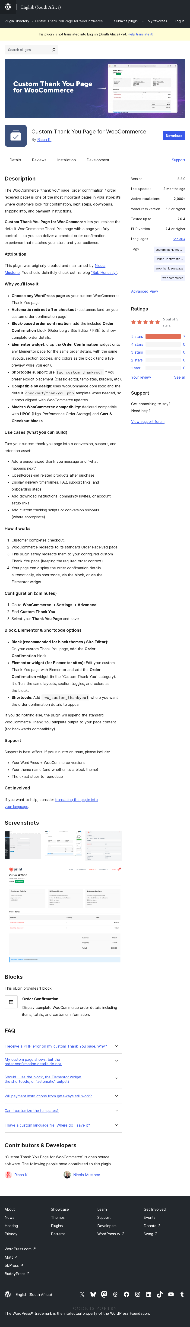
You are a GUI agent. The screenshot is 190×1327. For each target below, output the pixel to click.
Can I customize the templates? (32, 1110)
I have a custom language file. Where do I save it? (47, 1125)
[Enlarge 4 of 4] (116, 871)
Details (15, 160)
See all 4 (179, 239)
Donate (152, 1225)
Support (178, 160)
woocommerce (173, 278)
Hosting (11, 1225)
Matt (11, 1257)
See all (179, 377)
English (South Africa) (34, 1294)
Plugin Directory (17, 21)
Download (174, 136)
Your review (141, 377)
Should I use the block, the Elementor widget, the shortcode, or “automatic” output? (43, 1079)
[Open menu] (182, 7)
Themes (58, 1217)
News (9, 1217)
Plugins (57, 1225)
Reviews (39, 160)
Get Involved (155, 1209)
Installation (66, 160)
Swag (151, 1234)
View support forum (148, 421)
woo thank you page (170, 268)
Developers (107, 1225)
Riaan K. (44, 139)
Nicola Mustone (86, 1174)
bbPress (14, 1265)
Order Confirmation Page (170, 259)
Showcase (60, 1209)
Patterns (58, 1234)
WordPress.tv (111, 1234)
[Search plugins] (53, 49)
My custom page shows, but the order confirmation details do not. (33, 1061)
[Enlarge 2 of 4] (75, 837)
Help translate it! (140, 34)
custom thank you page (170, 249)
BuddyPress (17, 1273)
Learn (102, 1209)
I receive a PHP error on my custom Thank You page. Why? (56, 1046)
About (10, 1209)
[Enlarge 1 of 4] (35, 837)
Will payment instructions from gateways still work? (48, 1096)
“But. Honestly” (104, 272)
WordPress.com (20, 1249)
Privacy (11, 1234)
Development (98, 160)
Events (149, 1217)
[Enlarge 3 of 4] (116, 837)
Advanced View (144, 291)
